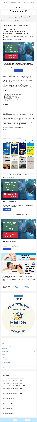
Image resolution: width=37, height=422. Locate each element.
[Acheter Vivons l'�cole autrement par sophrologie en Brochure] (22, 149)
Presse (21, 2)
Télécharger (27, 284)
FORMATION (32, 2)
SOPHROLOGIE (6, 2)
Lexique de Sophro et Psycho (6, 346)
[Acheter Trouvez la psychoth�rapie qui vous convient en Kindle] (14, 149)
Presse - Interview (5, 351)
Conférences (4, 357)
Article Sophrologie (5, 359)
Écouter (16, 284)
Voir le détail (7, 209)
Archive (3, 367)
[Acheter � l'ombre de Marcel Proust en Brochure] (30, 163)
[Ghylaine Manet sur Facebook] (17, 8)
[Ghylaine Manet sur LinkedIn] (19, 8)
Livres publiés (4, 349)
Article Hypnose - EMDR (6, 362)
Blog (28, 2)
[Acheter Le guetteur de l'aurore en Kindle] (14, 163)
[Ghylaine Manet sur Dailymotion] (16, 8)
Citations (3, 345)
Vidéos (25, 2)
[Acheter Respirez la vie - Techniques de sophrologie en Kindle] (6, 149)
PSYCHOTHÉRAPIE (13, 2)
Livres (18, 2)
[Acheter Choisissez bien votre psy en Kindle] (30, 149)
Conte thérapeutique (5, 364)
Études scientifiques (5, 348)
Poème (3, 365)
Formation (3, 354)
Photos (3, 343)
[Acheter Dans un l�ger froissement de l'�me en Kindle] (22, 163)
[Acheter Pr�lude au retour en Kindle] (6, 163)
